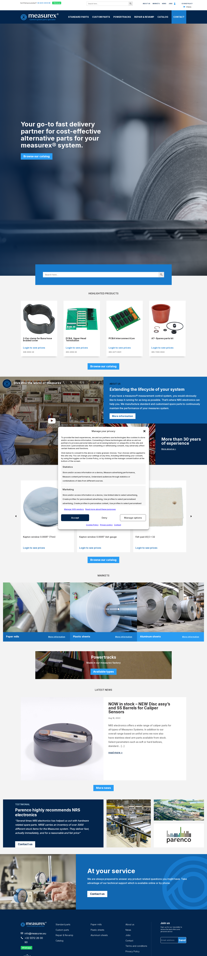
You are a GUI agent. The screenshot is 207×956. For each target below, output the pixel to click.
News (164, 4)
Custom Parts (101, 17)
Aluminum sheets (99, 935)
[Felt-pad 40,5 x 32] (103, 530)
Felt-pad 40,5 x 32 (89, 537)
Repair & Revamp (144, 17)
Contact (117, 525)
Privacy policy (106, 525)
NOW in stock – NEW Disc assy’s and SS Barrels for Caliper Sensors (139, 708)
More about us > (168, 449)
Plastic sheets (97, 930)
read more (114, 752)
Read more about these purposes (100, 509)
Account (175, 4)
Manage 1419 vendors (74, 509)
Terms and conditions (136, 946)
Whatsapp (56, 3)
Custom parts (62, 930)
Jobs (170, 4)
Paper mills (96, 924)
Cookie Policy (92, 525)
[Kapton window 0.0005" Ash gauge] (47, 530)
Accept (75, 517)
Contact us (25, 844)
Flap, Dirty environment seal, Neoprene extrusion (156, 538)
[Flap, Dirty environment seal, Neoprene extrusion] (160, 530)
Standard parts (63, 924)
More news (103, 787)
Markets (156, 4)
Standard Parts (78, 17)
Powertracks (122, 17)
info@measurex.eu (35, 933)
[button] (144, 431)
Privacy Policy (132, 951)
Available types (103, 671)
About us (146, 4)
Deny (104, 517)
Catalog (162, 17)
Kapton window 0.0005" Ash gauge (41, 537)
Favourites (178, 4)
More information (122, 416)
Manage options (133, 517)
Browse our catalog (36, 156)
